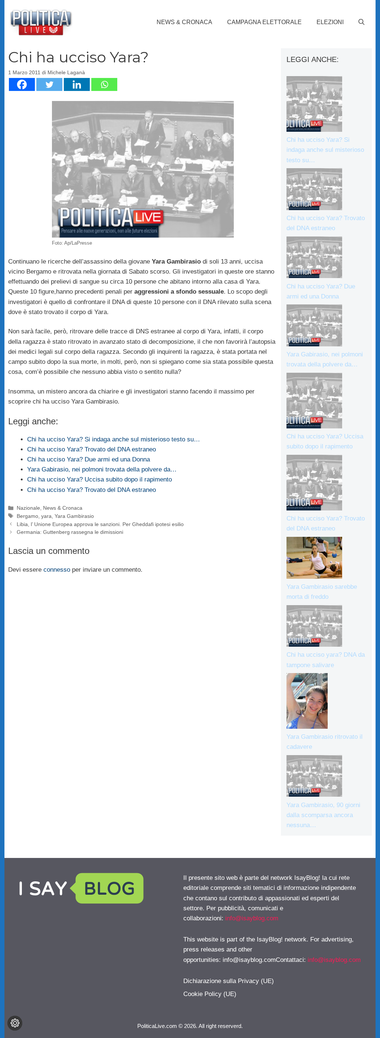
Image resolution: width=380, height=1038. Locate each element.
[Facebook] (22, 84)
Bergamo (27, 516)
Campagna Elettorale (264, 22)
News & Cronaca (184, 22)
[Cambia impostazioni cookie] (14, 1023)
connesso (56, 569)
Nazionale (28, 508)
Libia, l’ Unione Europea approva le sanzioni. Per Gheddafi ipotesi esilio (100, 524)
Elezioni (330, 22)
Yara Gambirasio (74, 516)
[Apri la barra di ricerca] (361, 22)
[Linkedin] (77, 84)
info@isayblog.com (251, 918)
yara (46, 516)
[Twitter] (49, 84)
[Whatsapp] (104, 84)
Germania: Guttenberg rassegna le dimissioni (70, 532)
